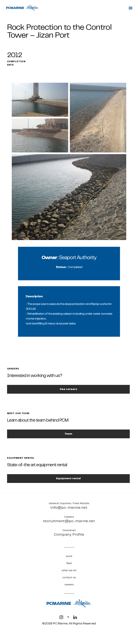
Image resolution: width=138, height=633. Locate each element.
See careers (68, 389)
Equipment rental (68, 478)
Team (68, 434)
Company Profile (69, 534)
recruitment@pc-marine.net (69, 521)
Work (69, 556)
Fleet (69, 563)
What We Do (69, 570)
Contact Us (69, 577)
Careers (69, 584)
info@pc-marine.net (69, 507)
